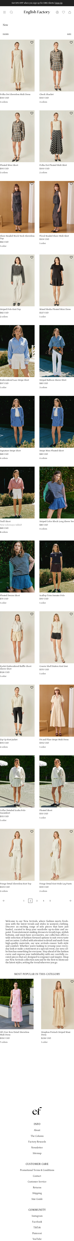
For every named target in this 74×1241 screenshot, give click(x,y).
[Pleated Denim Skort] (17, 567)
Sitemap (37, 1153)
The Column (37, 1136)
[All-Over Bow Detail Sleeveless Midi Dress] (17, 1004)
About (37, 1130)
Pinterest (37, 1233)
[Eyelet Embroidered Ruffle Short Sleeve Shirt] (17, 637)
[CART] (70, 12)
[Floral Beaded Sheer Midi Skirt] (56, 207)
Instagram (37, 1216)
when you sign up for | (37, 3)
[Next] (63, 900)
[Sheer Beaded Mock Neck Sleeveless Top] (17, 207)
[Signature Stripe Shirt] (17, 422)
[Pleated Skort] (56, 781)
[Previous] (11, 900)
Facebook (37, 1222)
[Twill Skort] (17, 493)
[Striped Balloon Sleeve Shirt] (56, 351)
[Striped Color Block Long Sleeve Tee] (56, 493)
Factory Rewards (37, 1141)
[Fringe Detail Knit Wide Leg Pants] (56, 855)
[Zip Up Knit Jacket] (17, 711)
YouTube (37, 1239)
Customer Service (37, 1181)
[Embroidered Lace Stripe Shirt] (17, 351)
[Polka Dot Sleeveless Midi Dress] (17, 66)
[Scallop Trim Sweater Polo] (56, 567)
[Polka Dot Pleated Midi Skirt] (56, 136)
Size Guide (37, 1199)
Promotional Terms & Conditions (37, 1170)
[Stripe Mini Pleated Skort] (56, 422)
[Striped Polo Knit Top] (17, 281)
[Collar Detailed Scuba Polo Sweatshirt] (17, 781)
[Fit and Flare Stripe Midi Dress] (56, 711)
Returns (37, 1187)
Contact (37, 1176)
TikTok (37, 1227)
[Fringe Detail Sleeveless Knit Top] (17, 855)
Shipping (37, 1193)
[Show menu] (4, 12)
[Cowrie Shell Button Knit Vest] (56, 637)
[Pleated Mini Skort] (17, 136)
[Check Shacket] (56, 66)
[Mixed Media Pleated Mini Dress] (56, 281)
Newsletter (37, 1147)
